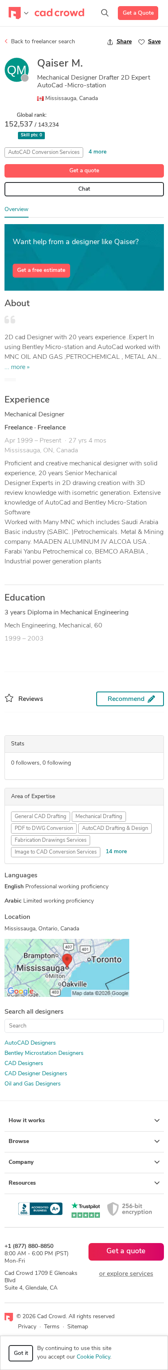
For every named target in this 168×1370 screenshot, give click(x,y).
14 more (116, 852)
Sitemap (77, 1327)
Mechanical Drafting (98, 816)
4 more (97, 152)
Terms (52, 1327)
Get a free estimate (41, 270)
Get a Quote (138, 13)
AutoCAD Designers (30, 1043)
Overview (16, 210)
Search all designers (34, 1012)
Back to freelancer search (42, 42)
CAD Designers (23, 1064)
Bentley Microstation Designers (44, 1053)
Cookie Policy (93, 1357)
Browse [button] (19, 1142)
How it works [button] (27, 1121)
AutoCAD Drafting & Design (115, 828)
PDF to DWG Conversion (44, 828)
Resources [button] (22, 1183)
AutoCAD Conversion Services (44, 152)
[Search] (105, 13)
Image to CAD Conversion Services (56, 852)
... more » (17, 367)
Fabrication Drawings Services (50, 840)
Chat (84, 189)
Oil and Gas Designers (32, 1084)
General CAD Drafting (40, 816)
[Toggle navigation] (18, 13)
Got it (21, 1353)
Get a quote (84, 171)
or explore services (126, 1274)
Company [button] (21, 1162)
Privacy (27, 1327)
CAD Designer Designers (35, 1074)
